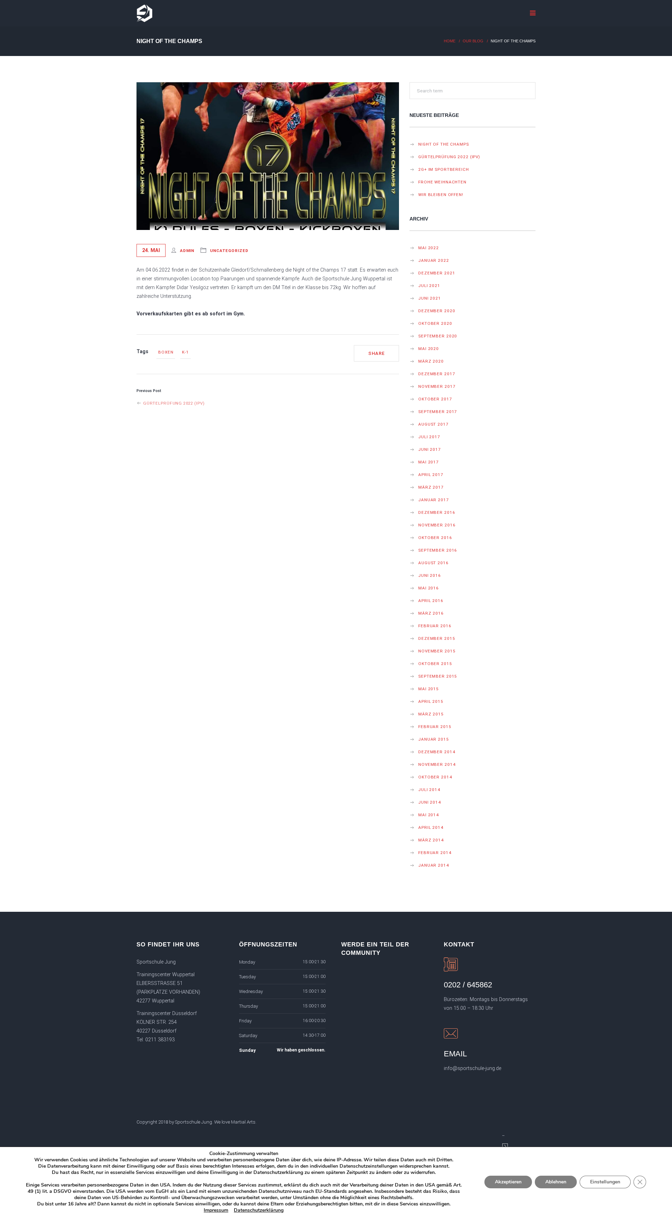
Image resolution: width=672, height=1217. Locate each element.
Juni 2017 (429, 449)
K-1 (185, 352)
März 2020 (431, 361)
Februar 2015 (434, 726)
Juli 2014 (429, 789)
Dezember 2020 (436, 310)
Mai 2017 (428, 462)
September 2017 (437, 411)
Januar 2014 (433, 865)
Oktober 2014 (435, 777)
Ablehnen (555, 1181)
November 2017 (436, 386)
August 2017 (433, 424)
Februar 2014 (434, 852)
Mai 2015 (428, 688)
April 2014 (430, 827)
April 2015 (430, 701)
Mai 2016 (428, 588)
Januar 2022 (433, 260)
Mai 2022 (428, 247)
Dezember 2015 (436, 638)
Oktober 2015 (435, 663)
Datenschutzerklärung (259, 1210)
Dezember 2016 (436, 512)
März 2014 (431, 840)
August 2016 (433, 562)
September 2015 (437, 676)
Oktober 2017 (435, 399)
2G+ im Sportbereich (443, 169)
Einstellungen (605, 1181)
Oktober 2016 (435, 537)
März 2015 (431, 714)
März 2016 (431, 613)
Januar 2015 (433, 739)
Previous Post (148, 391)
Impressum (216, 1210)
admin (187, 250)
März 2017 (431, 487)
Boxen (165, 352)
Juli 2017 (429, 436)
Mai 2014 (428, 814)
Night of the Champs (443, 144)
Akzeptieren (508, 1181)
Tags (142, 352)
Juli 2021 (429, 285)
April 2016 (430, 600)
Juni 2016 (429, 575)
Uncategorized (229, 250)
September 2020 (437, 336)
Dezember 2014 (436, 751)
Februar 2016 (434, 625)
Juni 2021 (429, 298)
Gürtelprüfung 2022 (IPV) (173, 403)
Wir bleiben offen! (440, 194)
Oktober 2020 (435, 323)
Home (449, 41)
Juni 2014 (429, 802)
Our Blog (473, 41)
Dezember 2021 (436, 273)
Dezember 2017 (436, 373)
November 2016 (436, 525)
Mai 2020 (428, 348)
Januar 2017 (433, 499)
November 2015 (436, 651)
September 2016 (437, 550)
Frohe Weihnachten (442, 182)
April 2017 (430, 474)
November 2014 (436, 764)
